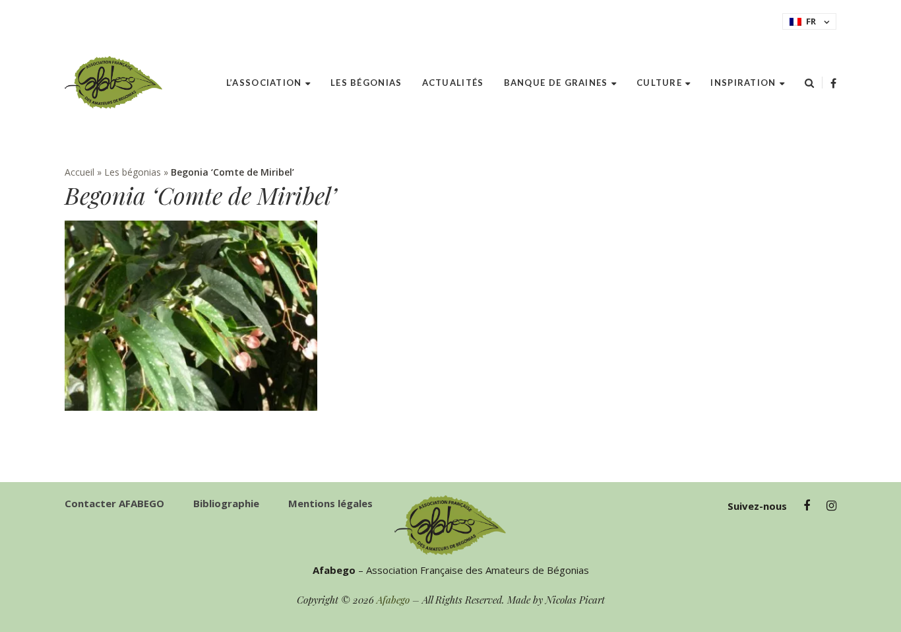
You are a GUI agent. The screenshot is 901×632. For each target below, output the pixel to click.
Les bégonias (132, 172)
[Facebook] (833, 83)
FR (811, 21)
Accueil (79, 172)
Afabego (393, 599)
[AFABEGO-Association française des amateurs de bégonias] (114, 82)
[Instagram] (831, 506)
